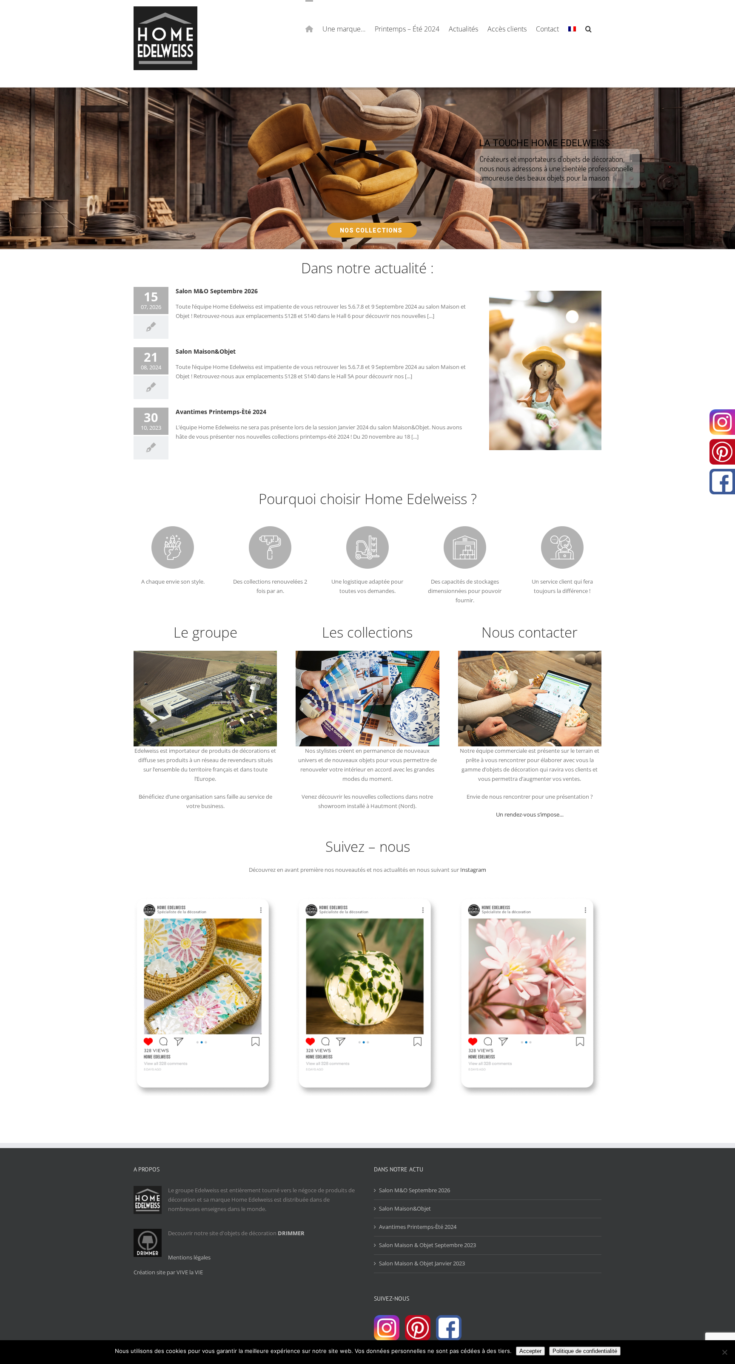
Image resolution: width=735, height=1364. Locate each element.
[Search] (588, 28)
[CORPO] (529, 655)
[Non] (724, 1352)
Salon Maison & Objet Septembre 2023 (427, 1245)
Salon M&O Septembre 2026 (217, 291)
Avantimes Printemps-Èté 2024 (221, 412)
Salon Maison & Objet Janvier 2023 (422, 1263)
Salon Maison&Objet (206, 351)
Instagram (473, 869)
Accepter (530, 1351)
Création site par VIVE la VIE (168, 1272)
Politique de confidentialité (585, 1351)
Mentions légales (189, 1257)
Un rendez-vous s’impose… (530, 814)
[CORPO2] (367, 655)
